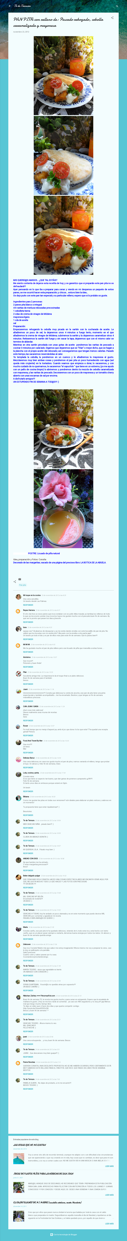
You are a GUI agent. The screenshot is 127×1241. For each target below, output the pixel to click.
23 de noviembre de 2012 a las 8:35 (54, 595)
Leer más (109, 1166)
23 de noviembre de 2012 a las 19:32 (53, 876)
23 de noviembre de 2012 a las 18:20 (42, 797)
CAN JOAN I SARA (30, 706)
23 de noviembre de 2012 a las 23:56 (40, 1037)
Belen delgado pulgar (31, 876)
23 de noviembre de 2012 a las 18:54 (48, 820)
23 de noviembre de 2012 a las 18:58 (51, 859)
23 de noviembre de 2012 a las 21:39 (41, 927)
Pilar (25, 672)
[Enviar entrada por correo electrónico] (19, 580)
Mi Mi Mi (26, 644)
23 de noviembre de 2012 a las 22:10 (68, 996)
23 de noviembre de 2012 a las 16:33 (56, 741)
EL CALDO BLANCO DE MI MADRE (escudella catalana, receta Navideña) (47, 1202)
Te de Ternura (28, 820)
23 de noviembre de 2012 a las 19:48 (48, 893)
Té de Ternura (22, 6)
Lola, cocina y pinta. (31, 773)
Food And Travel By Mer (33, 741)
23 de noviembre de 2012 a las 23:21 (48, 1020)
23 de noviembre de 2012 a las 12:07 (41, 726)
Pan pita (22, 585)
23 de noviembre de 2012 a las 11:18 (41, 689)
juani (25, 1037)
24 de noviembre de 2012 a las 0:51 (47, 1049)
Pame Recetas (29, 1062)
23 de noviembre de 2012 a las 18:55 (48, 833)
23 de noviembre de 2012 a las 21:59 (48, 966)
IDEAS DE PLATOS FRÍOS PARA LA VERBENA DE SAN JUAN (43, 1173)
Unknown (27, 944)
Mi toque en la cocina (32, 595)
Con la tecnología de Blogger (65, 1234)
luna (25, 627)
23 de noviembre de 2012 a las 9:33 (43, 644)
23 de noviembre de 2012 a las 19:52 (48, 910)
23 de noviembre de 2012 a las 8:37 (48, 610)
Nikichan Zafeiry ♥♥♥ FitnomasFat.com (39, 996)
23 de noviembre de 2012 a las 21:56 (44, 944)
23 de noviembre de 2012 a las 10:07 (44, 657)
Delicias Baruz (29, 758)
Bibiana (26, 797)
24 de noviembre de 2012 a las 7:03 (47, 1079)
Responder (28, 605)
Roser (25, 726)
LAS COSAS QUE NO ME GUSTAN (29, 1145)
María (25, 927)
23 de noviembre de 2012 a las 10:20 (40, 672)
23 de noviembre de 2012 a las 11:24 (52, 706)
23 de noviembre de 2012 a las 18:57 (48, 846)
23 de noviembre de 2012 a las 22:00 (48, 981)
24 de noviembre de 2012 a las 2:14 (48, 1062)
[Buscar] (117, 6)
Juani (25, 689)
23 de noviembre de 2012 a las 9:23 (40, 627)
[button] (112, 18)
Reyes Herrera (29, 610)
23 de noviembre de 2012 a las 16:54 (48, 758)
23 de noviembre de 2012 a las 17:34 (52, 773)
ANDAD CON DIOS (30, 858)
